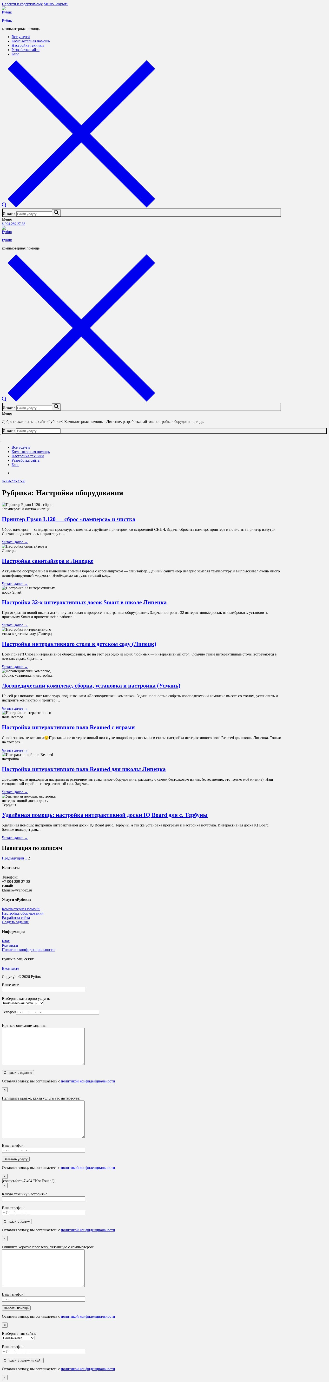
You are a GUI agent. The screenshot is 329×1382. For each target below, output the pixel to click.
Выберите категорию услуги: (26, 998)
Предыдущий (13, 858)
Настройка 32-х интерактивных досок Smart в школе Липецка (84, 602)
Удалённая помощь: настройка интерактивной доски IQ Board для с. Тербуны (105, 815)
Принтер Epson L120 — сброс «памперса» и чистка (68, 519)
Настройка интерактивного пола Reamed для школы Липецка (84, 769)
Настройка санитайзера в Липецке (47, 561)
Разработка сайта (16, 918)
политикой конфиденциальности (88, 1081)
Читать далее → (15, 542)
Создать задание (15, 922)
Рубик (7, 20)
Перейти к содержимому (22, 4)
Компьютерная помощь (21, 909)
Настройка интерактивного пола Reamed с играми (68, 727)
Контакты (10, 945)
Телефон (9, 1012)
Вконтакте (10, 968)
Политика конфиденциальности (28, 950)
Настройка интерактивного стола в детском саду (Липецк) (79, 644)
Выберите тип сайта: (19, 1333)
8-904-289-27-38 (13, 224)
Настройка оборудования (22, 913)
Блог (6, 941)
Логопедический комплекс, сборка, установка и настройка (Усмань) (91, 685)
